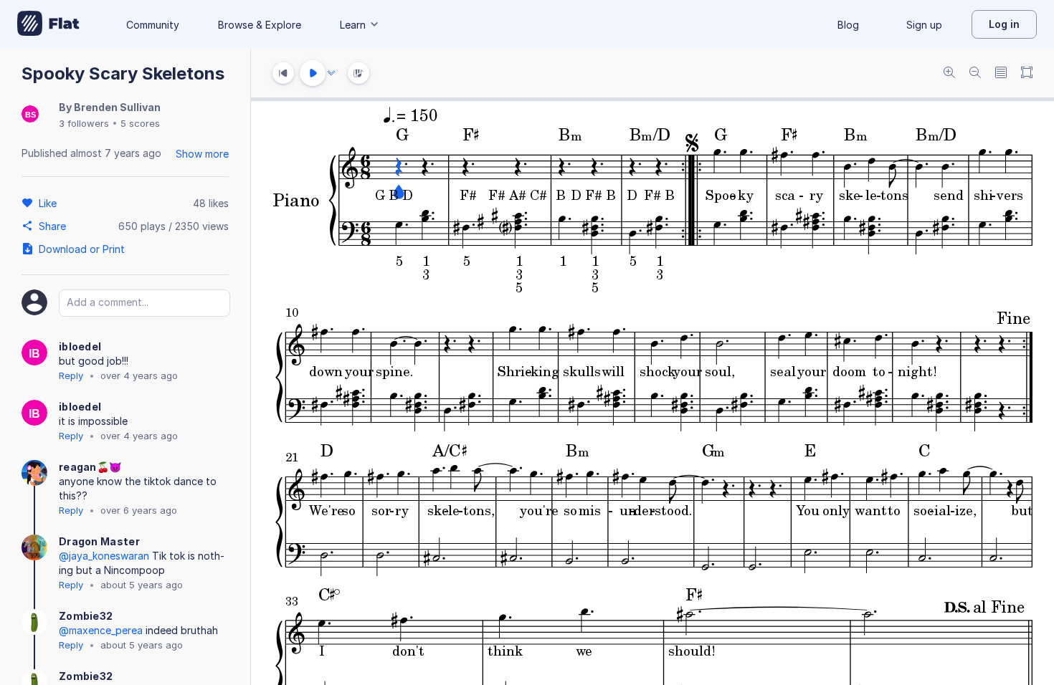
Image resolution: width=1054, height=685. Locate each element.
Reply (71, 375)
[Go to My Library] (48, 24)
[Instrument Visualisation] (358, 73)
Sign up (924, 25)
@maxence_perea (101, 630)
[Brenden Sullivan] (30, 115)
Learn (353, 25)
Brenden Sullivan (117, 107)
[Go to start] (283, 73)
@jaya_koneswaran (104, 556)
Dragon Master (99, 541)
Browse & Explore (259, 25)
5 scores (140, 123)
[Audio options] (331, 73)
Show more (202, 154)
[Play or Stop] (313, 73)
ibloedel (80, 346)
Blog (848, 25)
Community (152, 25)
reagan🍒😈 (90, 467)
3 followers (84, 123)
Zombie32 (86, 616)
